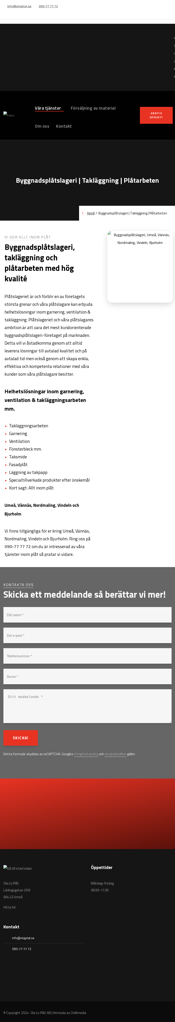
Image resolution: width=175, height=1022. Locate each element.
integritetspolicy (86, 754)
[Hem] (8, 115)
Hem (90, 213)
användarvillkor (115, 754)
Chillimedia (78, 1012)
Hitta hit (9, 907)
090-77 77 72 (48, 6)
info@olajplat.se (19, 6)
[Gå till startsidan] (17, 868)
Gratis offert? (156, 115)
